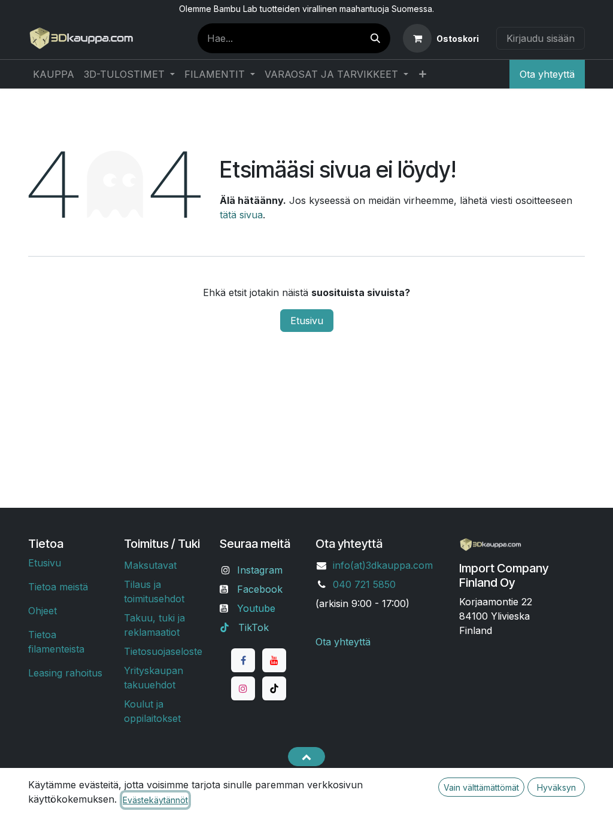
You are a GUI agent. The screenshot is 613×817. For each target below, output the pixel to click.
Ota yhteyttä (547, 74)
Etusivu (306, 321)
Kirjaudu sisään (540, 38)
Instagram (260, 570)
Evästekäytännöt (155, 800)
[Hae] (375, 38)
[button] (306, 756)
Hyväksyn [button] (556, 787)
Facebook (260, 589)
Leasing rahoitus (65, 673)
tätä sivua (241, 215)
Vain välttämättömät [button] (481, 787)
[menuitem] (53, 74)
